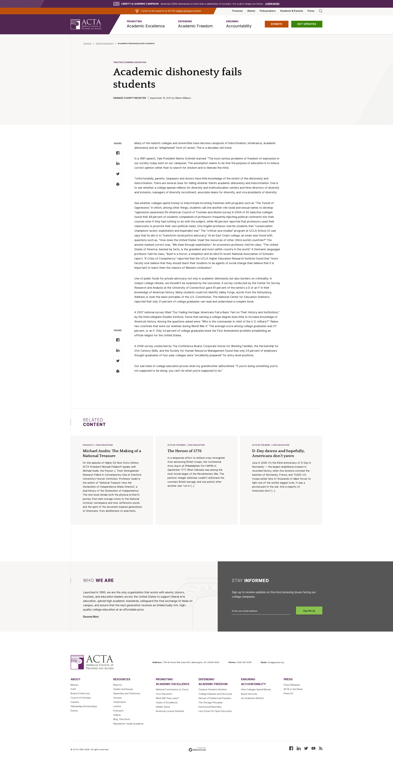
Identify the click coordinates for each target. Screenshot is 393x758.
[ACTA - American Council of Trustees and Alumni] (90, 24)
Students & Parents (291, 11)
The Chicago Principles (210, 702)
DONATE (276, 24)
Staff (73, 689)
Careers (75, 702)
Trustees (237, 11)
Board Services (249, 694)
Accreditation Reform (252, 698)
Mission (75, 684)
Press (311, 11)
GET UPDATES (306, 24)
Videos (117, 715)
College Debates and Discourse (215, 694)
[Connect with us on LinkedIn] (299, 748)
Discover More (91, 616)
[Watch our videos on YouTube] (313, 748)
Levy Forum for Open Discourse (215, 711)
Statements (119, 702)
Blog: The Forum (121, 719)
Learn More (272, 4)
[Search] (320, 11)
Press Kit (288, 693)
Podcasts (88, 445)
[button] (146, 24)
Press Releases (292, 684)
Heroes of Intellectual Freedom (214, 698)
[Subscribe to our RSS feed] (320, 748)
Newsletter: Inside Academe (128, 723)
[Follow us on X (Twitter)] (306, 748)
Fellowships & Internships (84, 706)
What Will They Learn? (167, 698)
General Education (104, 43)
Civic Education (104, 445)
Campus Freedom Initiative (212, 689)
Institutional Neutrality (210, 706)
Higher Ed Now (184, 11)
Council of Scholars (81, 697)
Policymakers (268, 11)
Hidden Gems (163, 706)
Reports (117, 684)
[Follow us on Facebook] (291, 748)
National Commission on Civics (172, 689)
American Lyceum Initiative (170, 711)
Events (74, 710)
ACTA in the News (176, 445)
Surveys (117, 697)
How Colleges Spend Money (256, 689)
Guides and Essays (123, 689)
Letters (117, 706)
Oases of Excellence (166, 702)
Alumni (251, 11)
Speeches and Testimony (126, 693)
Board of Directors (80, 693)
